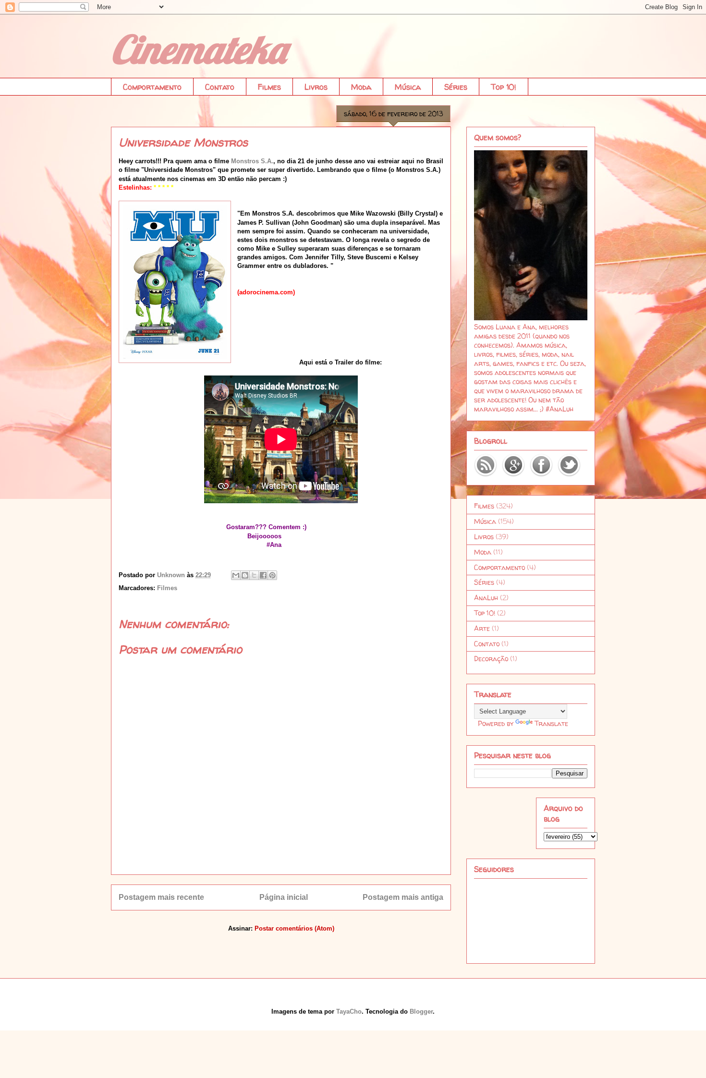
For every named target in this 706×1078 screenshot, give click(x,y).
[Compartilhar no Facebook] (263, 575)
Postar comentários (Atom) (294, 928)
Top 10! (503, 87)
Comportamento (152, 87)
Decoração (491, 658)
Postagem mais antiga (403, 897)
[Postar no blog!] (245, 575)
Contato (219, 87)
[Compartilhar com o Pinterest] (272, 575)
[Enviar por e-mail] (236, 575)
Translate (551, 723)
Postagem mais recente (161, 897)
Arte (482, 628)
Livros (316, 87)
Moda (361, 87)
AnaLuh (486, 597)
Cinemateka (198, 49)
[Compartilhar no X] (254, 575)
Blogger (421, 1011)
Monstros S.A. (252, 161)
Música (408, 87)
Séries (455, 87)
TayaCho (349, 1011)
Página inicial (283, 897)
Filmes (269, 87)
